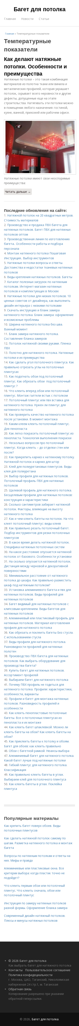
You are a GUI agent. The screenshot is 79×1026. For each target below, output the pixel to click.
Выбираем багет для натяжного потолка (38, 680)
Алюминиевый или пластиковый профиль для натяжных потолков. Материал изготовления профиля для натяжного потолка (39, 623)
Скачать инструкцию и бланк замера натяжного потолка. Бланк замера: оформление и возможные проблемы (39, 315)
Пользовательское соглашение (47, 970)
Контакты (15, 970)
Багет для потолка (40, 9)
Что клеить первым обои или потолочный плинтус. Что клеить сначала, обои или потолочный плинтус (34, 890)
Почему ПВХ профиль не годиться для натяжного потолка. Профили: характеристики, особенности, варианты (38, 689)
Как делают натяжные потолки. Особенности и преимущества (35, 66)
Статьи (44, 19)
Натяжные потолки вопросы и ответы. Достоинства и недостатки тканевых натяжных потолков (38, 267)
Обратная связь (20, 989)
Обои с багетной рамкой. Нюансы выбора (39, 751)
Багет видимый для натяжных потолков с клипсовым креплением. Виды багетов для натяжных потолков (36, 608)
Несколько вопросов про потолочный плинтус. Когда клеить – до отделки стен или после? (36, 447)
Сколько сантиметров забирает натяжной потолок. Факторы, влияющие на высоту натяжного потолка (37, 509)
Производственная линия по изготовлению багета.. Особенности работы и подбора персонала (37, 244)
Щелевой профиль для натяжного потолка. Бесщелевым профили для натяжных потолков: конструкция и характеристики (38, 495)
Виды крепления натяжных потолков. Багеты (39, 277)
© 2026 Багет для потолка (27, 961)
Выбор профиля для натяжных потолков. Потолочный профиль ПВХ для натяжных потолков (36, 481)
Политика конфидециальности (30, 975)
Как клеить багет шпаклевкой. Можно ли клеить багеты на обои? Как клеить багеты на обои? (37, 732)
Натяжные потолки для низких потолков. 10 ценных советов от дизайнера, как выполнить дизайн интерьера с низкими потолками (37, 301)
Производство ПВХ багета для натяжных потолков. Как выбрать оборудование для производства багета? (36, 660)
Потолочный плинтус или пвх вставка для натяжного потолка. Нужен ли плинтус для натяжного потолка (36, 405)
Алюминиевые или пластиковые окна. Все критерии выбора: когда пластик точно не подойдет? (34, 873)
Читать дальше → (18, 192)
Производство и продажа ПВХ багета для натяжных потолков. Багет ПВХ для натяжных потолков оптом (37, 229)
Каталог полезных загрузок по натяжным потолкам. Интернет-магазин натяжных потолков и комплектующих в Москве (35, 286)
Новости (27, 19)
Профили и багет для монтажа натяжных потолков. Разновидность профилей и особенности (36, 703)
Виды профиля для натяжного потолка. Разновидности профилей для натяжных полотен (35, 646)
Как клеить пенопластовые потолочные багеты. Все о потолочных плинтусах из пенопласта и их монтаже (35, 717)
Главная (10, 19)
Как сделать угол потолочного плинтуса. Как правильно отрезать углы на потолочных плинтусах (39, 367)
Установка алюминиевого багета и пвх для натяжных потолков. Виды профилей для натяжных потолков (37, 594)
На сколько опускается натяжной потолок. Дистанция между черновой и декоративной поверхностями (37, 566)
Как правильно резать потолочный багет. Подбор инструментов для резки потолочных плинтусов (37, 533)
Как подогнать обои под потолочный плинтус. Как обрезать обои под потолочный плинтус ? (37, 381)
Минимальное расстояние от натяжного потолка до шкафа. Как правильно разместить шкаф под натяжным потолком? (37, 580)
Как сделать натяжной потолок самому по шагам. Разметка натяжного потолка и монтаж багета (38, 843)
